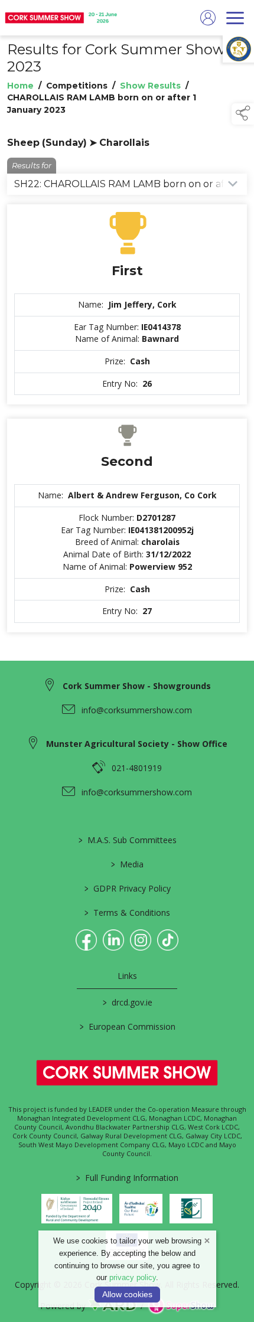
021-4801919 (137, 767)
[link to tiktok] (167, 940)
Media (127, 864)
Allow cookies (127, 1294)
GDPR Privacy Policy (127, 888)
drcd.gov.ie (127, 1002)
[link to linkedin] (113, 940)
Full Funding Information (127, 1177)
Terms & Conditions (127, 912)
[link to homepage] (62, 17)
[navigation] (235, 18)
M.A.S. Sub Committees (127, 840)
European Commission (127, 1026)
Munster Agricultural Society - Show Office (136, 743)
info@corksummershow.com (137, 710)
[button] (243, 114)
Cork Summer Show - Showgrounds (137, 685)
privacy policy (132, 1277)
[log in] (207, 17)
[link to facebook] (86, 940)
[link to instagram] (140, 940)
